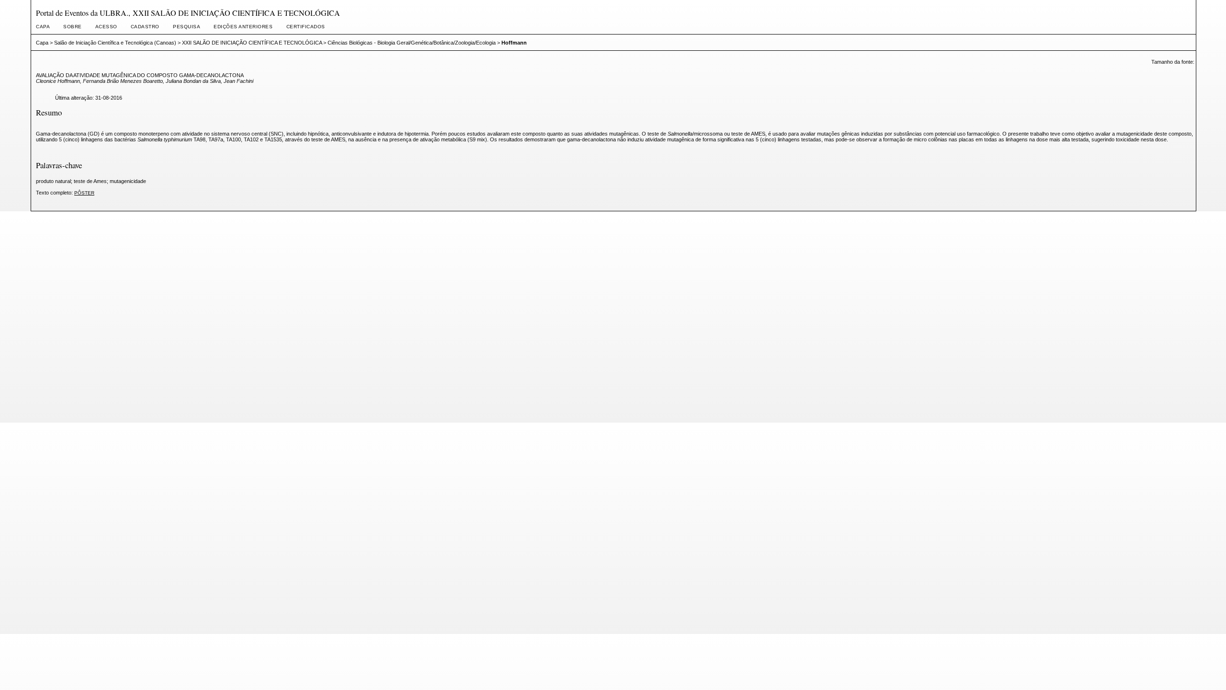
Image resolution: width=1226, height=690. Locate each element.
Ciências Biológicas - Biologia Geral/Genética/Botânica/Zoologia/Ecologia (412, 43)
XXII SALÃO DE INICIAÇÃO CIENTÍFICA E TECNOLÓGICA (252, 43)
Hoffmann (514, 43)
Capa (43, 26)
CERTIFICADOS (305, 26)
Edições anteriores (243, 26)
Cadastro (145, 26)
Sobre (72, 26)
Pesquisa (186, 26)
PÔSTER (84, 193)
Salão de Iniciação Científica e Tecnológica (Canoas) (115, 43)
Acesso (106, 26)
